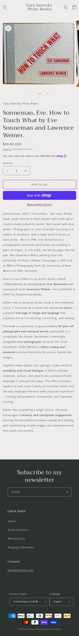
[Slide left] (31, 94)
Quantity (8, 163)
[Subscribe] (67, 492)
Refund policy (16, 538)
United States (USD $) (25, 601)
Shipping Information (21, 547)
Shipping (7, 149)
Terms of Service (18, 530)
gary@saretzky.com (20, 570)
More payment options (39, 204)
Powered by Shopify (53, 629)
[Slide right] (48, 94)
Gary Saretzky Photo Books (34, 629)
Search (12, 521)
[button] (5, 7)
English (58, 601)
